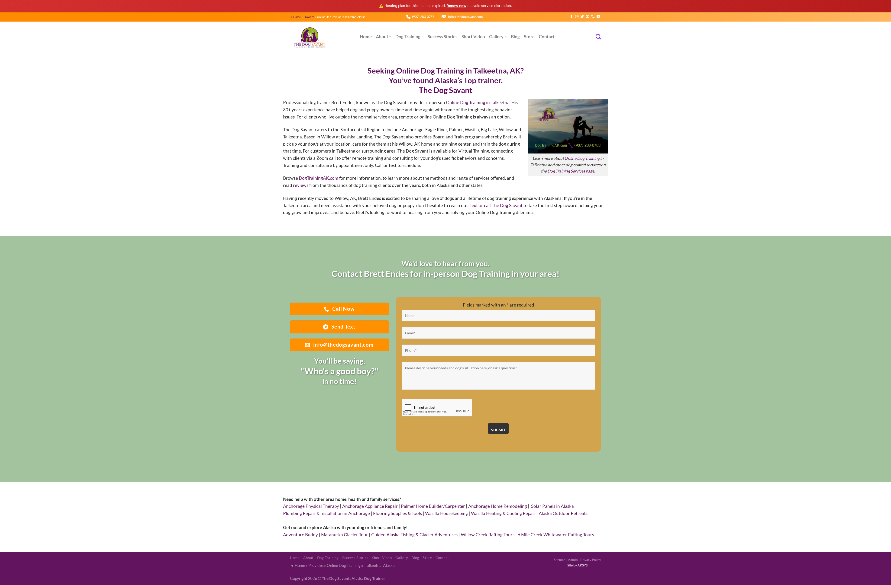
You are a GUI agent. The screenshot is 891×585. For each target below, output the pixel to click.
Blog (515, 36)
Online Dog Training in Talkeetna (478, 102)
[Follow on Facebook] (571, 17)
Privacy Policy (590, 560)
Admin (573, 560)
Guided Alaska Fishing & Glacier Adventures (414, 534)
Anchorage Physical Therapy (311, 506)
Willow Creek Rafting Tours (487, 534)
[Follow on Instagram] (576, 17)
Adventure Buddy (300, 534)
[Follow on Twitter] (582, 17)
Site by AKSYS (577, 565)
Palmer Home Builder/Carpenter (433, 506)
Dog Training (407, 36)
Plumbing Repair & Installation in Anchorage (326, 513)
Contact (547, 36)
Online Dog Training (582, 158)
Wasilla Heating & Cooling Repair (503, 513)
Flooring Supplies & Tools (397, 513)
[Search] (598, 36)
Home (366, 36)
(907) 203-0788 (423, 17)
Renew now (456, 5)
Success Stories (442, 36)
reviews (300, 185)
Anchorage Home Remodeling (497, 506)
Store (529, 36)
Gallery (496, 36)
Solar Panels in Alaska (552, 506)
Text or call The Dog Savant (496, 205)
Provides (308, 16)
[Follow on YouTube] (598, 17)
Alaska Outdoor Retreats (563, 513)
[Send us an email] (587, 17)
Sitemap (559, 560)
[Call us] (592, 17)
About (382, 36)
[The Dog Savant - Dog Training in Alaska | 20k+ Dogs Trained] (321, 37)
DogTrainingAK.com (318, 178)
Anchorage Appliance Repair (370, 506)
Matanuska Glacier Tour (344, 534)
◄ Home (295, 16)
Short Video (473, 36)
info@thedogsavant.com (465, 17)
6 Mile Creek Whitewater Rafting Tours (556, 534)
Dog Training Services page (570, 171)
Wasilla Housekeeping (446, 513)
